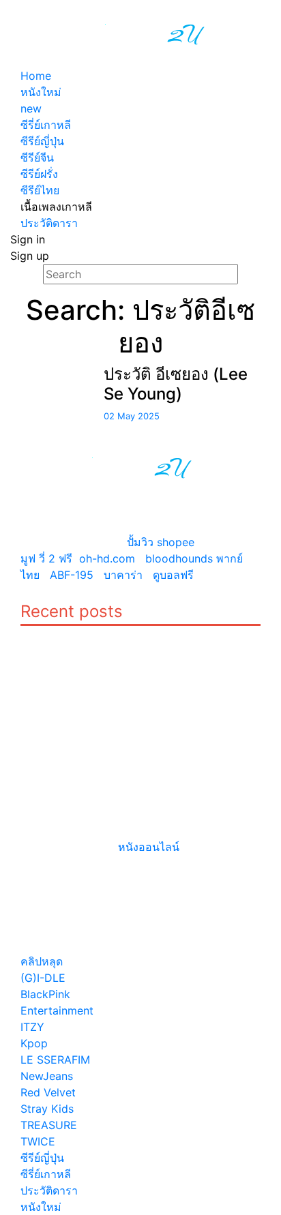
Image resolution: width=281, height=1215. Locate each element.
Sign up (29, 255)
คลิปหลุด (41, 961)
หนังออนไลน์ (148, 847)
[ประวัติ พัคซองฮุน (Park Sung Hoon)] (42, 748)
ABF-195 (71, 575)
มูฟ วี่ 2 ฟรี (46, 558)
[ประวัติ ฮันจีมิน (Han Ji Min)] (42, 634)
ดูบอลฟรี (173, 575)
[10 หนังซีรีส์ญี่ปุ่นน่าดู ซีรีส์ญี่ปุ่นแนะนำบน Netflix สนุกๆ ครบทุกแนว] (173, 634)
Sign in (27, 239)
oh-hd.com (107, 558)
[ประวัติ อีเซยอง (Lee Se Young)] (46, 373)
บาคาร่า (123, 575)
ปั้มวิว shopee (160, 542)
